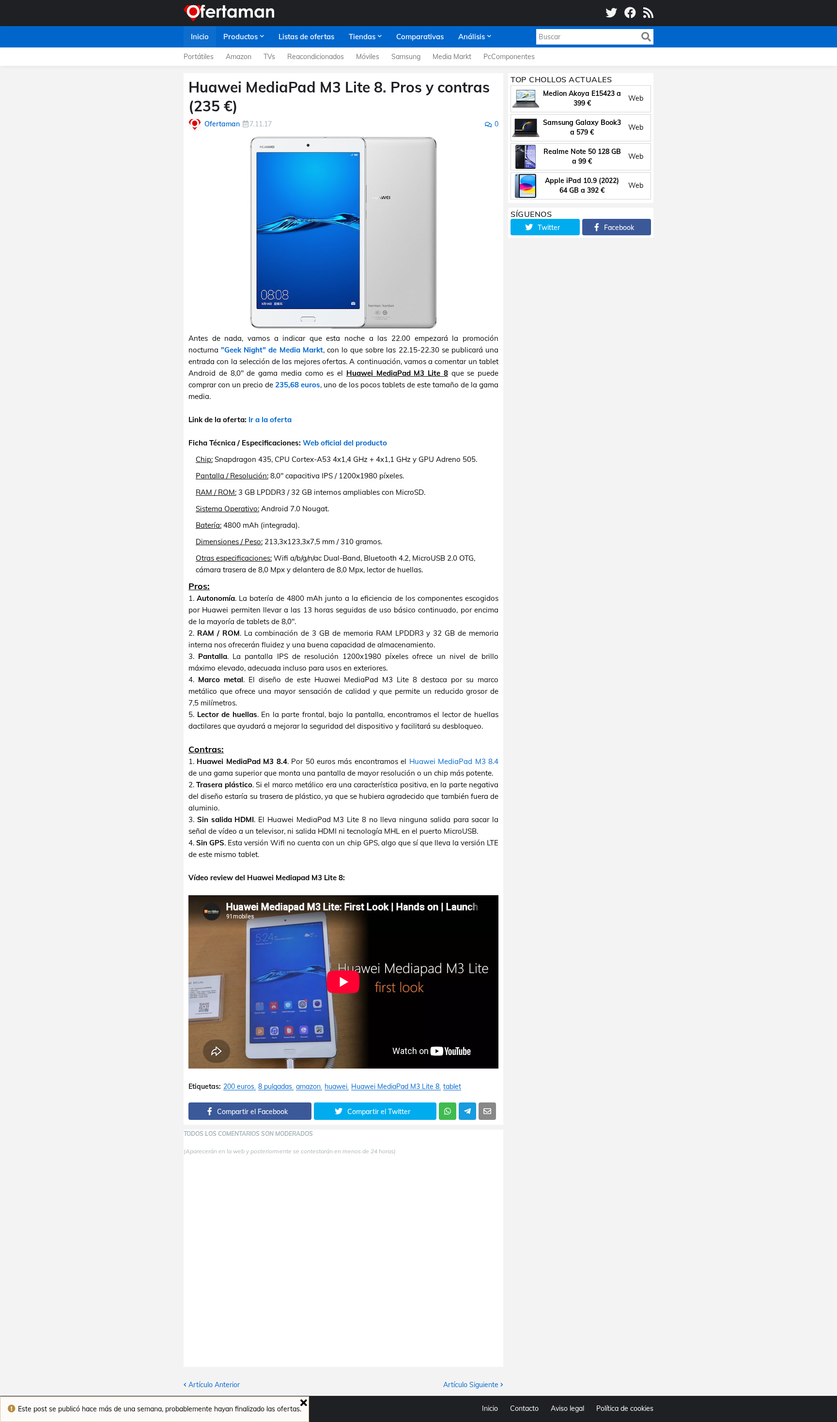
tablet (452, 1086)
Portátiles (199, 56)
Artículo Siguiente (470, 1384)
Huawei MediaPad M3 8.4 (453, 761)
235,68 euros (297, 384)
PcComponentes (509, 56)
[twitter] (611, 13)
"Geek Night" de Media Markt (272, 349)
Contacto (524, 1408)
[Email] (487, 1111)
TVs (269, 56)
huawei (336, 1086)
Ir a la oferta (270, 419)
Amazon (238, 56)
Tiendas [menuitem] (362, 36)
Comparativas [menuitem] (420, 36)
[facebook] (630, 13)
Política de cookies (624, 1408)
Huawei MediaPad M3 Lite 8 (395, 1086)
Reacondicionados (315, 56)
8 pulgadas (275, 1086)
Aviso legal (567, 1408)
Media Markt (452, 56)
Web (635, 98)
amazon (308, 1086)
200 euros (238, 1086)
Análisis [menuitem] (471, 36)
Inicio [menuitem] (200, 36)
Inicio (490, 1408)
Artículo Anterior (214, 1384)
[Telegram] (467, 1111)
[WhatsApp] (447, 1111)
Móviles (367, 56)
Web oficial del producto (345, 442)
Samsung (405, 56)
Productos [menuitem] (240, 36)
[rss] (648, 13)
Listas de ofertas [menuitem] (306, 36)
